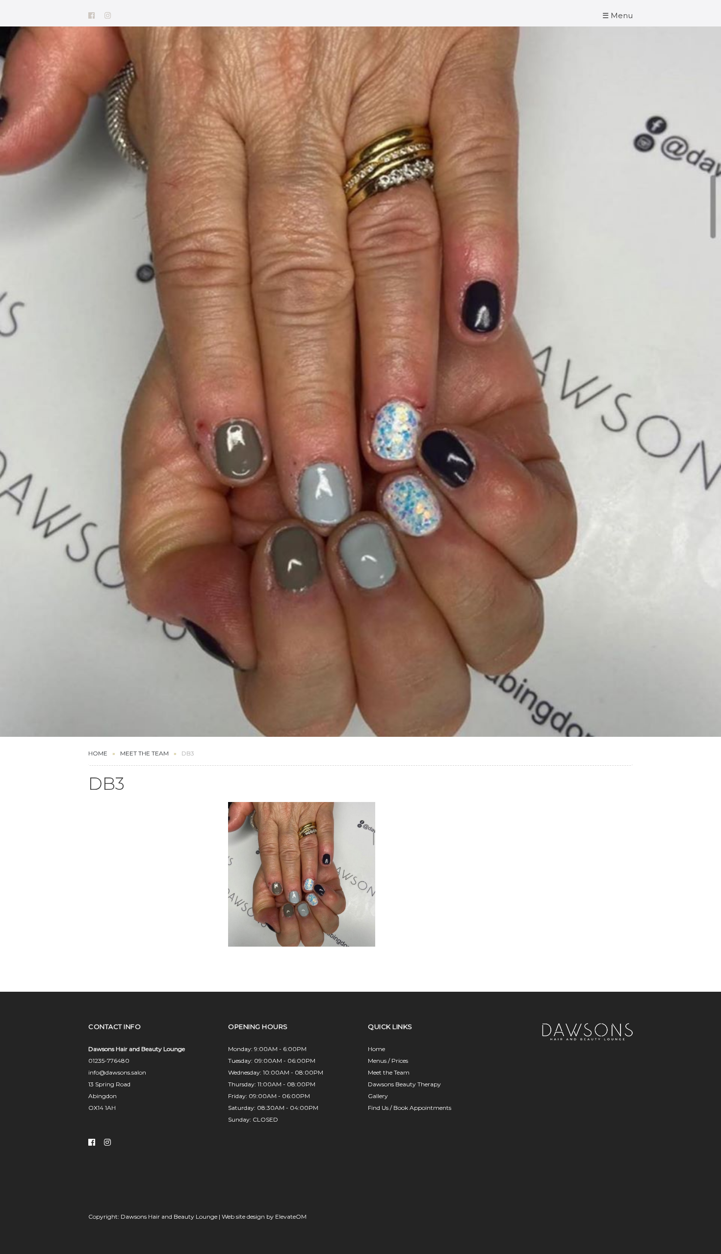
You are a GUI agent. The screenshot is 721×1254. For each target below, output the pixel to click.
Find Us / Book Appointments (409, 1107)
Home (97, 753)
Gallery (378, 1096)
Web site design (243, 1216)
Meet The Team (144, 753)
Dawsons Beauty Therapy (404, 1084)
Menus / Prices (388, 1060)
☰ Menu (617, 15)
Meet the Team (389, 1072)
